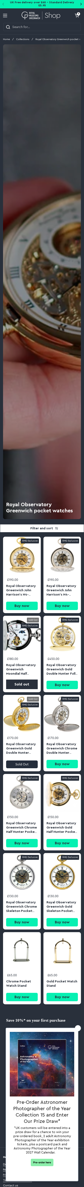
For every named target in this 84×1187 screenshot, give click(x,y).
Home (6, 39)
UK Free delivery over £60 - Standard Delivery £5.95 (42, 4)
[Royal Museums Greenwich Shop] (41, 15)
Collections (22, 39)
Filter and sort (41, 528)
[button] (77, 15)
